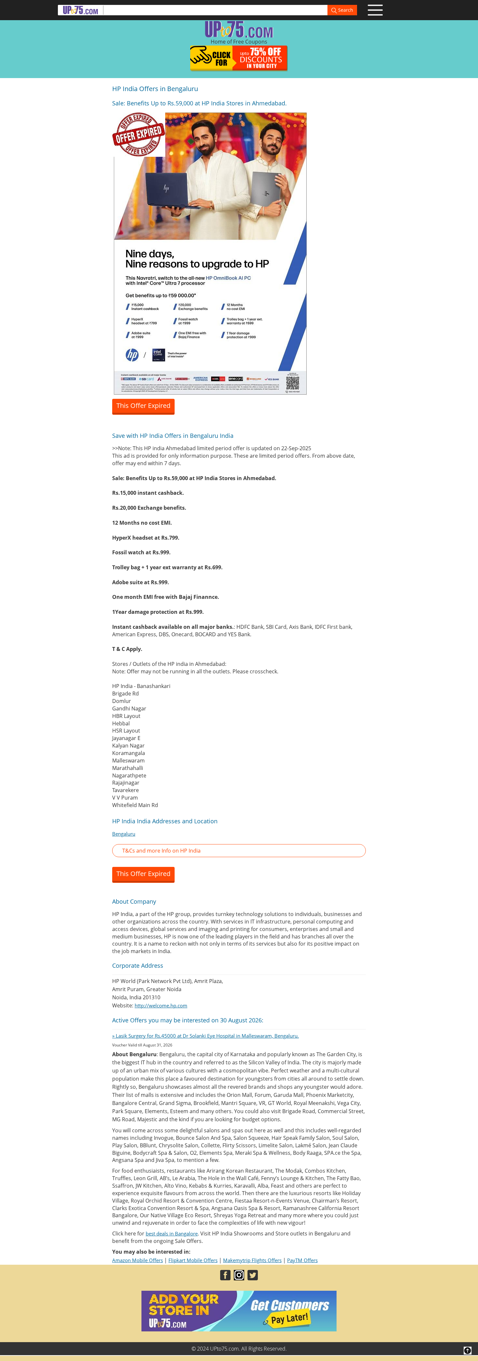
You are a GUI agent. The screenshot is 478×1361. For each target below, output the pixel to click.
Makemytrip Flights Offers (252, 1260)
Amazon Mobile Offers (137, 1260)
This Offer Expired (143, 405)
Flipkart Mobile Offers (193, 1260)
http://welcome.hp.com (161, 1005)
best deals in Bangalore (172, 1233)
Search (345, 10)
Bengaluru (123, 833)
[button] (239, 850)
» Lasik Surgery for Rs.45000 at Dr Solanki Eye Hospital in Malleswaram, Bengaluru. (205, 1035)
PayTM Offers (302, 1260)
